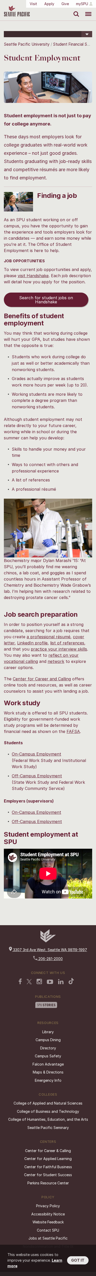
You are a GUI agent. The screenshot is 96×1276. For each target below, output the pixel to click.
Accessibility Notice (48, 1214)
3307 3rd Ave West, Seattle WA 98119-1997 (49, 950)
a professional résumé (48, 636)
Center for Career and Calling (42, 678)
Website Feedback (48, 1222)
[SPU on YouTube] (50, 982)
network (56, 661)
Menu (86, 10)
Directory (48, 1048)
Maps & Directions (48, 1072)
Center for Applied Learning (48, 1158)
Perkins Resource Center (48, 1183)
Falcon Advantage (48, 1064)
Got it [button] (77, 1260)
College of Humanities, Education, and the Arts (48, 1119)
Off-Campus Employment (37, 775)
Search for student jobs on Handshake (46, 299)
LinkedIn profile (32, 642)
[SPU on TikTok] (71, 981)
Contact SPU (48, 1230)
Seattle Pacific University (27, 44)
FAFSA (73, 731)
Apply (49, 4)
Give (65, 4)
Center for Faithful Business (48, 1167)
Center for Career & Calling (48, 1150)
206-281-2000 (50, 958)
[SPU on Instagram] (39, 982)
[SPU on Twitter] (29, 982)
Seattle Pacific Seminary (48, 1127)
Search (75, 10)
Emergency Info (48, 1080)
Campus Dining (48, 1040)
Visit (33, 4)
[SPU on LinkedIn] (61, 982)
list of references (67, 642)
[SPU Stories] (46, 1005)
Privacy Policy (48, 1206)
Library (48, 1032)
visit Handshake (33, 275)
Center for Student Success (48, 1175)
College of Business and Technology (48, 1111)
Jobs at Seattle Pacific (48, 1238)
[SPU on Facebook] (20, 982)
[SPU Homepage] (48, 941)
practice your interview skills (59, 649)
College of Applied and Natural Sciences (48, 1103)
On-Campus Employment (36, 754)
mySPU (82, 4)
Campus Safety (48, 1056)
